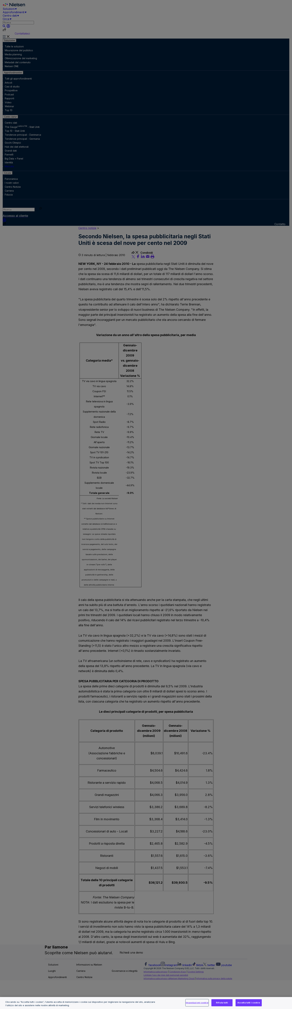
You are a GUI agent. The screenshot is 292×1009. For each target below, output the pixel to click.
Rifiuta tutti (222, 1002)
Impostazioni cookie (197, 1002)
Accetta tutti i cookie (248, 1002)
